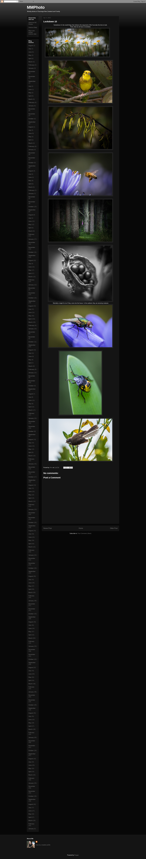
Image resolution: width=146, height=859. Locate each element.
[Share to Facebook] (70, 468)
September (32, 81)
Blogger (76, 855)
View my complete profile (43, 845)
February (31, 65)
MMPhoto (36, 7)
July (30, 48)
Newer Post (47, 528)
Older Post (113, 528)
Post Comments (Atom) (84, 533)
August (31, 45)
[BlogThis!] (66, 468)
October (31, 118)
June (30, 52)
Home (81, 528)
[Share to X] (68, 468)
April (30, 58)
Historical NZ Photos (33, 23)
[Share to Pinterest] (72, 468)
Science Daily (33, 27)
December (32, 71)
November (32, 76)
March (30, 62)
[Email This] (64, 468)
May (30, 55)
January (31, 68)
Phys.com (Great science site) (32, 32)
